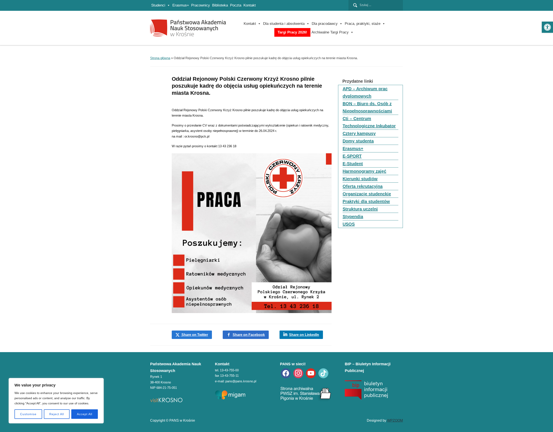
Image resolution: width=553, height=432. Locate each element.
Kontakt (249, 5)
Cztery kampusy (359, 133)
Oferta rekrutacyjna (363, 186)
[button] (547, 27)
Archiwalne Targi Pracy (330, 32)
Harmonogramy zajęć (364, 171)
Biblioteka (220, 5)
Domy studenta (358, 141)
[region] (56, 400)
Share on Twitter (194, 335)
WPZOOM (395, 420)
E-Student (353, 163)
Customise (28, 414)
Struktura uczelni (360, 209)
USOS (349, 224)
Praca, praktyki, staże (362, 24)
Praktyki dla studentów (366, 201)
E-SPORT (352, 156)
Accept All (84, 414)
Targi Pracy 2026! (292, 32)
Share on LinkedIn (304, 335)
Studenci (158, 5)
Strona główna (160, 58)
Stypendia (353, 216)
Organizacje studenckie (367, 193)
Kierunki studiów (360, 178)
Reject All (56, 414)
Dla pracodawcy (325, 24)
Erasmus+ (180, 5)
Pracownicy (200, 5)
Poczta (235, 5)
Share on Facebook (249, 335)
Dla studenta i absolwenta (284, 24)
